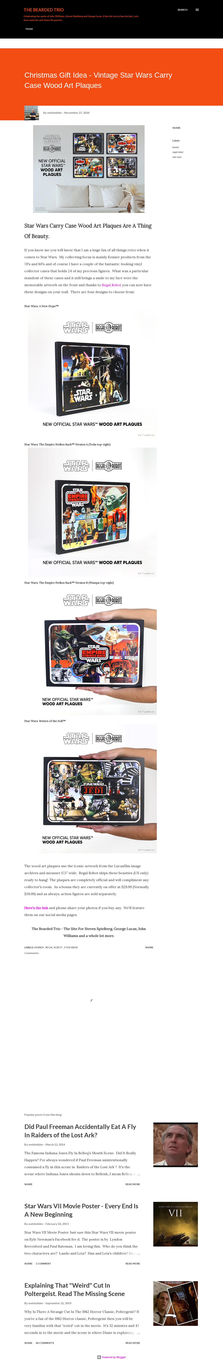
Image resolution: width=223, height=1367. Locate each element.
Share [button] (176, 127)
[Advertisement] (83, 1069)
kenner (175, 147)
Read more (133, 1184)
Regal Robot (111, 285)
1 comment (43, 1263)
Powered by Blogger (113, 1357)
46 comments (45, 1342)
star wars (177, 156)
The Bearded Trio (44, 9)
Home (29, 28)
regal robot (177, 151)
